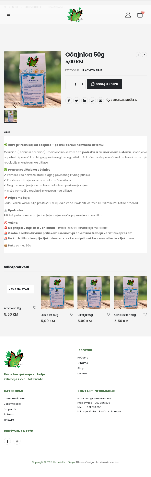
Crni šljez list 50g (125, 315)
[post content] (57, 292)
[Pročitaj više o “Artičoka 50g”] (30, 282)
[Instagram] (17, 441)
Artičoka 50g (12, 308)
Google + (92, 100)
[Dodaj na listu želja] (34, 307)
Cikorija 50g (85, 315)
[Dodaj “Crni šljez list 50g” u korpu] (140, 282)
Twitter (76, 100)
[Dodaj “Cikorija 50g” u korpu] (103, 282)
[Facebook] (7, 441)
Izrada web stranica (107, 462)
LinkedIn (84, 100)
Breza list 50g (49, 315)
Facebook (68, 100)
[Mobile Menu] (10, 14)
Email (100, 100)
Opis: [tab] (7, 132)
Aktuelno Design (85, 462)
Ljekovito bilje (91, 70)
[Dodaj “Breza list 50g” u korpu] (67, 282)
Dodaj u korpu (107, 84)
